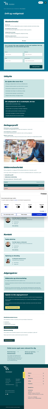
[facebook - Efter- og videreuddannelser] (6, 392)
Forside (5, 8)
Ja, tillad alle (39, 214)
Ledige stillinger (8, 380)
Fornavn (6, 52)
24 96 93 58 (16, 222)
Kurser (17, 384)
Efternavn (26, 52)
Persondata (7, 382)
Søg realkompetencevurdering (12, 307)
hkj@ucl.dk (16, 223)
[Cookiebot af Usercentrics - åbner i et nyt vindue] (41, 194)
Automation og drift (9, 175)
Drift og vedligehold (22, 8)
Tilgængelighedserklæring (10, 384)
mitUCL (17, 385)
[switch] (18, 207)
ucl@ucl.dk (30, 391)
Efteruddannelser (16, 8)
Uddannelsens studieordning (11, 177)
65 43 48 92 (16, 262)
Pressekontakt (8, 379)
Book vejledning (15, 225)
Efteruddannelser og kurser (10, 8)
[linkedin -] (6, 394)
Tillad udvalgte (24, 214)
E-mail (6, 58)
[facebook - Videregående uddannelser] (6, 391)
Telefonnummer (27, 58)
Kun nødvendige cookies (9, 214)
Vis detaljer (42, 211)
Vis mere (24, 40)
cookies (16, 200)
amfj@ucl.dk (16, 264)
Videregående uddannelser (18, 380)
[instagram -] (7, 394)
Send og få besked (36, 66)
